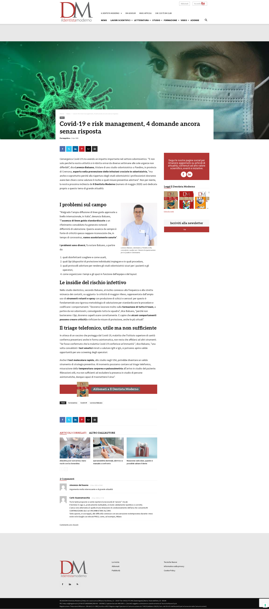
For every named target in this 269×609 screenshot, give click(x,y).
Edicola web (169, 212)
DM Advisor (131, 13)
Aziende (195, 20)
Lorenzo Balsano (96, 403)
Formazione (170, 20)
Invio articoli (145, 13)
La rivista (115, 562)
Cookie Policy (169, 570)
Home (62, 114)
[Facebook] (183, 174)
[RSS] (77, 584)
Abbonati (184, 3)
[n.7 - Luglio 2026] (186, 200)
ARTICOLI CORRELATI (73, 433)
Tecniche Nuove (170, 562)
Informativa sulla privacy (174, 566)
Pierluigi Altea (65, 138)
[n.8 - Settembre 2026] (83, 389)
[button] (206, 20)
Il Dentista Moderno (110, 13)
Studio (156, 20)
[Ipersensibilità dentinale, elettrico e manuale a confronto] (108, 447)
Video (184, 20)
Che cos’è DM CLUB (163, 13)
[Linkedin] (190, 174)
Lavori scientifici (120, 20)
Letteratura (141, 20)
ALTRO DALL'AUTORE (102, 433)
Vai (185, 229)
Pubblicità (116, 570)
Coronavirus (72, 403)
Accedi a (197, 3)
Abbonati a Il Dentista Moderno (115, 389)
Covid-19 (83, 403)
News (104, 20)
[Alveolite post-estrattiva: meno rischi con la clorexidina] (75, 447)
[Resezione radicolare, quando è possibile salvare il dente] (142, 447)
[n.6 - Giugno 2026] (202, 200)
